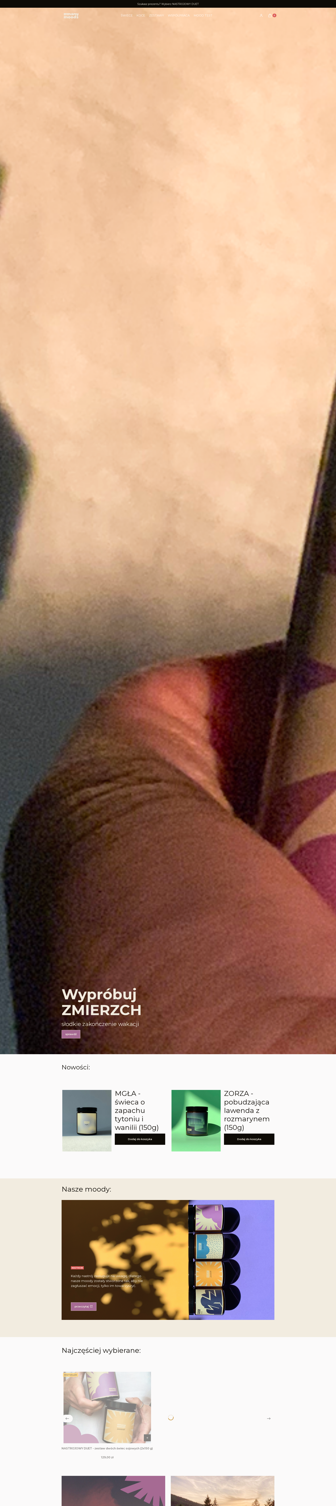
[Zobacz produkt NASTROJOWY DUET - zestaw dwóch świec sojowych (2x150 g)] (147, 1437)
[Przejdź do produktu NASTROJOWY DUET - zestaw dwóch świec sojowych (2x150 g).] (107, 1407)
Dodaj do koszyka (140, 1139)
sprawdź (71, 1034)
